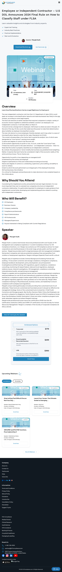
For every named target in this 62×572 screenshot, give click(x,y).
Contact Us (5, 468)
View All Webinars (30, 452)
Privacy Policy (6, 491)
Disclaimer (5, 496)
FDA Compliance (7, 517)
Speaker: (33, 40)
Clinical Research (7, 522)
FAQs (3, 474)
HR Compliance (6, 528)
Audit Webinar (6, 525)
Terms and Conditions (8, 488)
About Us (4, 466)
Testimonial (5, 471)
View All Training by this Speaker (14, 315)
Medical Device (6, 519)
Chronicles (18, 381)
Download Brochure (22, 47)
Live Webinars (6, 381)
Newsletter (5, 505)
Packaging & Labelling (8, 536)
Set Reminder (40, 47)
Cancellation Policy (7, 502)
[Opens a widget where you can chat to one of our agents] (56, 569)
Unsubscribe (5, 499)
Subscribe (5, 477)
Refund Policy (6, 494)
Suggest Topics (6, 507)
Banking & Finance (7, 530)
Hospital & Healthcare (8, 533)
